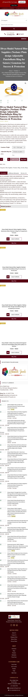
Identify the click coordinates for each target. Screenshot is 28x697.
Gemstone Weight (5, 147)
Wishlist (14, 668)
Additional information (13, 173)
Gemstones (14, 648)
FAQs (14, 670)
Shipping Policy (14, 637)
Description (3, 173)
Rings (26, 167)
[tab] (13, 173)
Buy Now (23, 159)
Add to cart (15, 159)
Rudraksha (14, 655)
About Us (14, 633)
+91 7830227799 (14, 686)
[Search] (14, 28)
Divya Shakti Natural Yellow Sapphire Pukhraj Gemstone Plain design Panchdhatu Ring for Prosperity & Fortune (14, 306)
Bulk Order (14, 673)
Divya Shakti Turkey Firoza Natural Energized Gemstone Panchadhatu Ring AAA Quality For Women (14, 344)
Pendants (14, 653)
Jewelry (22, 167)
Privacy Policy (14, 641)
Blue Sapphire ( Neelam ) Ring (13, 167)
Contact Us (14, 635)
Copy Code (14, 5)
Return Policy (14, 639)
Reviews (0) (24, 173)
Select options (15, 239)
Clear (13, 155)
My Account (14, 666)
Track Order (14, 664)
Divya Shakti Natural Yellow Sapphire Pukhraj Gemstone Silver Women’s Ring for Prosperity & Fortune (14, 231)
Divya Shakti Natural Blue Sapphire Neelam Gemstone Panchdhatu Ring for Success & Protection (14, 268)
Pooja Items (14, 657)
